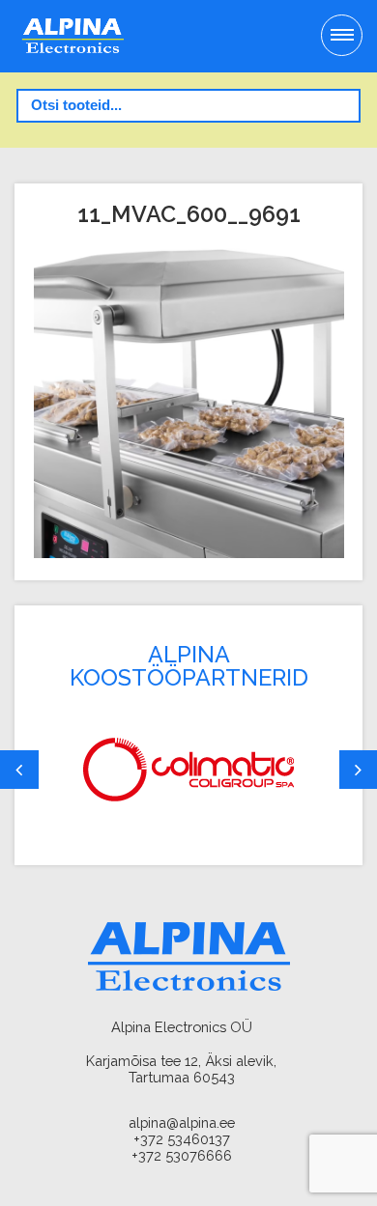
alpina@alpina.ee (182, 1122)
